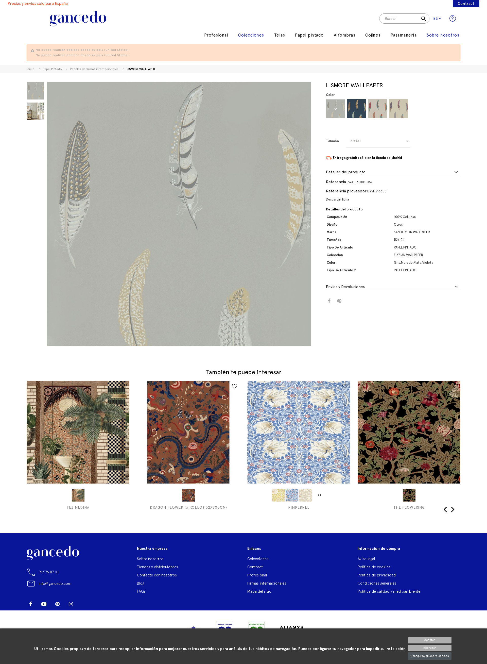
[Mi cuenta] (452, 18)
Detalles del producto (346, 172)
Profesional (257, 575)
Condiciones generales (377, 583)
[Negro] (409, 495)
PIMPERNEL (298, 507)
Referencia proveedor (346, 191)
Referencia (336, 181)
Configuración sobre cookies (429, 656)
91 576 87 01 (48, 572)
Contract (466, 3)
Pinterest (339, 301)
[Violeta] (398, 108)
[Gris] (335, 108)
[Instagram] (71, 604)
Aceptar (429, 640)
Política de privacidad (377, 575)
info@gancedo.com (55, 583)
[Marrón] (188, 495)
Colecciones (257, 559)
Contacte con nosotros (157, 575)
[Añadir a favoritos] (124, 386)
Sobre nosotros (150, 559)
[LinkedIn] (84, 602)
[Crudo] (305, 495)
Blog (140, 583)
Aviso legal (366, 559)
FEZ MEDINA (78, 507)
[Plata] (377, 108)
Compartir (329, 301)
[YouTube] (44, 604)
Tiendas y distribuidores (157, 567)
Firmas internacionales (266, 583)
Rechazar (429, 648)
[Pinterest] (57, 604)
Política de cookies (374, 567)
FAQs (141, 591)
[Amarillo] (278, 495)
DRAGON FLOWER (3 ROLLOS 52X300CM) (188, 507)
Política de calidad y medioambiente (389, 591)
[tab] (393, 172)
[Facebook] (30, 604)
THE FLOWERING (409, 507)
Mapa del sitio (259, 591)
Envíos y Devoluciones (345, 287)
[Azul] (292, 495)
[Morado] (356, 108)
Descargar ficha (337, 199)
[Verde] (78, 495)
